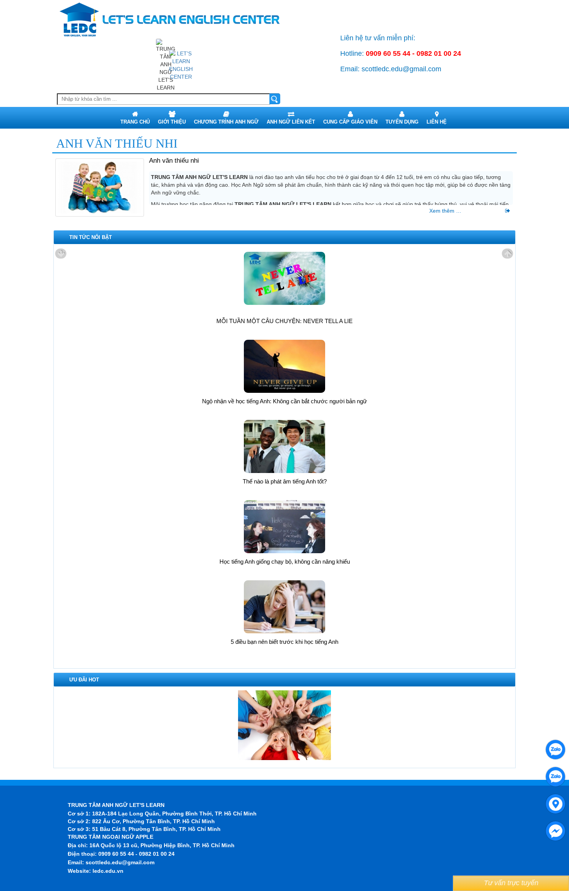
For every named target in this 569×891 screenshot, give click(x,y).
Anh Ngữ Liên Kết (291, 122)
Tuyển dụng (402, 122)
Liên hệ (437, 122)
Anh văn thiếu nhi (174, 160)
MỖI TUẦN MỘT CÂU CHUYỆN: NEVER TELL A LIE (284, 321)
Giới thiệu (172, 122)
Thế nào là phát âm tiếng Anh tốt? (285, 481)
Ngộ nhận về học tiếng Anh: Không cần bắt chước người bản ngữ (284, 401)
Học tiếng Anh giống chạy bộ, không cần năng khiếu (284, 561)
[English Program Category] (181, 65)
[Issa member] (284, 725)
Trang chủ (135, 122)
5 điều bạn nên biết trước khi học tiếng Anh (284, 641)
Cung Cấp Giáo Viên (350, 122)
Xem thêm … (467, 211)
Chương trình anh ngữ (226, 122)
